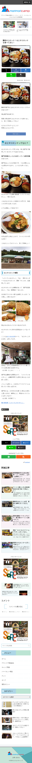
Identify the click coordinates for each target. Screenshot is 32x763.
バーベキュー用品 (7, 671)
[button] (21, 75)
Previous (1, 27)
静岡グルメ (5, 409)
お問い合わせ (16, 757)
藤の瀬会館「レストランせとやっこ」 (13, 402)
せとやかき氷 (11, 336)
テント (4, 676)
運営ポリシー (6, 684)
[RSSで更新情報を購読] (23, 456)
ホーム (4, 659)
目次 (14, 134)
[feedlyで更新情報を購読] (8, 456)
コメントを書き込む (16, 606)
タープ (4, 680)
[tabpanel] (9, 27)
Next (31, 27)
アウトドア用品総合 (8, 663)
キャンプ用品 (6, 667)
